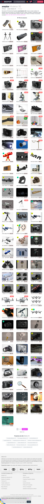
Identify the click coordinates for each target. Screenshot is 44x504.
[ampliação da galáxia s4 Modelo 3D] (22, 372)
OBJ (9, 15)
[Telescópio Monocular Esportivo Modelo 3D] (22, 36)
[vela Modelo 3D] (22, 120)
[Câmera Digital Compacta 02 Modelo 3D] (22, 48)
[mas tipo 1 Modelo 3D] (7, 276)
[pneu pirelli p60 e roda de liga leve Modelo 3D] (36, 384)
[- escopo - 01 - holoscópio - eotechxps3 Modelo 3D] (22, 288)
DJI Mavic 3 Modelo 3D (20, 197)
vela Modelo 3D (19, 125)
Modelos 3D (3, 475)
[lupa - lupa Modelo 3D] (7, 252)
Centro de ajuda (26, 477)
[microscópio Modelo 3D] (36, 264)
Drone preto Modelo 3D (35, 221)
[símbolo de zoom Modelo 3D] (22, 228)
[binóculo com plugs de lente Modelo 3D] (7, 264)
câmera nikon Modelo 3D (21, 89)
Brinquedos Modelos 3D (32, 442)
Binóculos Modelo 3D (35, 41)
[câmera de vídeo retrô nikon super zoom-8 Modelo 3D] (22, 336)
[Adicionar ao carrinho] (9, 27)
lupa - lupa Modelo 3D (6, 257)
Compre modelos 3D (6, 473)
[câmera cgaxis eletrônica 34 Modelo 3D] (22, 132)
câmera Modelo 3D (34, 89)
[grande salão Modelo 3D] (7, 408)
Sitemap (39, 496)
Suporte (24, 475)
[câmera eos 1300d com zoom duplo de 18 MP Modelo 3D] (7, 324)
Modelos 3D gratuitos (5, 479)
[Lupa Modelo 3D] (36, 60)
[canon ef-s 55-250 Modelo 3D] (22, 360)
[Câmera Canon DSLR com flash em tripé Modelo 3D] (7, 36)
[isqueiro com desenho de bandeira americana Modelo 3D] (7, 420)
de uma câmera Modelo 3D (36, 185)
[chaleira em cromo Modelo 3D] (36, 396)
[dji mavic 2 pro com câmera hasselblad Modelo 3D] (7, 300)
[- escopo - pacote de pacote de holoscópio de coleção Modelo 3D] (22, 276)
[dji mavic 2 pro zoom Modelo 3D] (22, 300)
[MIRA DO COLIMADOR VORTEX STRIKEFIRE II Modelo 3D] (22, 216)
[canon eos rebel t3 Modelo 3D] (36, 372)
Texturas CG (3, 481)
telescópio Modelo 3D (6, 77)
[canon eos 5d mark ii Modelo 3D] (7, 348)
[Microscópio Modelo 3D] (7, 192)
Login (35, 1)
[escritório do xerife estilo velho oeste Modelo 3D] (36, 408)
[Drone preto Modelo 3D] (36, 216)
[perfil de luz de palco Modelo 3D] (7, 144)
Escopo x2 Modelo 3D (20, 245)
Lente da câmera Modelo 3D (36, 173)
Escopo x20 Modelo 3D (35, 341)
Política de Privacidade (27, 484)
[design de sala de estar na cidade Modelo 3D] (22, 408)
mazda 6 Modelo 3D (6, 377)
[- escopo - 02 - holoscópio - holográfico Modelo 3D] (7, 288)
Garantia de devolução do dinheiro (30, 488)
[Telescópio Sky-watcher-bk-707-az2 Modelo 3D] (22, 204)
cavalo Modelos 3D (7, 440)
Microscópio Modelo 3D (6, 197)
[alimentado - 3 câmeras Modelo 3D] (36, 228)
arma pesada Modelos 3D (33, 444)
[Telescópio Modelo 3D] (7, 156)
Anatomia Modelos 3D (27, 447)
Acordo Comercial (26, 483)
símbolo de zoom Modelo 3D (21, 233)
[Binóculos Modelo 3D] (36, 36)
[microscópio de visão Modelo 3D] (36, 96)
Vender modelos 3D (5, 483)
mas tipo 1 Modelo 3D (6, 281)
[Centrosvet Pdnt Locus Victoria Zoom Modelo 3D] (7, 24)
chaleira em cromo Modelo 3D (36, 401)
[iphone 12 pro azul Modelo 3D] (22, 252)
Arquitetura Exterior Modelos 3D (19, 440)
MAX (7, 15)
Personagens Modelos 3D (22, 438)
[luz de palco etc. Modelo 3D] (36, 132)
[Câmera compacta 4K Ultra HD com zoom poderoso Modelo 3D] (36, 24)
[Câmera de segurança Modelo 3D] (22, 108)
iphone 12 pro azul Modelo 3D (22, 257)
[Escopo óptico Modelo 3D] (22, 168)
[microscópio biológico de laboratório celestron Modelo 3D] (22, 96)
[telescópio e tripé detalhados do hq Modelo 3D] (22, 312)
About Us (3, 456)
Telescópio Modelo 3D (6, 161)
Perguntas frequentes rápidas (29, 479)
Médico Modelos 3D (11, 444)
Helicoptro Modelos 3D (21, 444)
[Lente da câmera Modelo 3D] (36, 168)
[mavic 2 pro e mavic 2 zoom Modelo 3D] (36, 300)
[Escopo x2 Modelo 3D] (22, 240)
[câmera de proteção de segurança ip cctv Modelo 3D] (36, 324)
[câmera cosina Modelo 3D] (7, 84)
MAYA (24, 15)
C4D (18, 15)
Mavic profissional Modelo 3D (7, 209)
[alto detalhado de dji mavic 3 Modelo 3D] (7, 240)
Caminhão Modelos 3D (17, 447)
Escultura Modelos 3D (11, 438)
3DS (14, 15)
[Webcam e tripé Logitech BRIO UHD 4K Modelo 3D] (7, 216)
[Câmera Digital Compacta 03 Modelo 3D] (7, 48)
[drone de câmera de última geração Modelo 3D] (36, 360)
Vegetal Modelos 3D (11, 442)
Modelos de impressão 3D (6, 477)
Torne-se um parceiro (5, 484)
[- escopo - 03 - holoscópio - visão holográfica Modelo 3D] (36, 276)
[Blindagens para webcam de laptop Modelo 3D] (36, 204)
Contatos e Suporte (28, 473)
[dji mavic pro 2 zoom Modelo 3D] (36, 72)
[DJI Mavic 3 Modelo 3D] (22, 192)
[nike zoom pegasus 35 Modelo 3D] (36, 108)
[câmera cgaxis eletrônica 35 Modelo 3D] (7, 132)
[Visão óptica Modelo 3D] (22, 24)
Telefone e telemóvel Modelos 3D (34, 440)
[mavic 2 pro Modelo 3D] (36, 312)
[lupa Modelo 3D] (22, 264)
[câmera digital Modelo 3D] (22, 348)
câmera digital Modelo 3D (21, 353)
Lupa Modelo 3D (34, 65)
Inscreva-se (40, 1)
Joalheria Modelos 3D (21, 442)
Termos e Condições (27, 486)
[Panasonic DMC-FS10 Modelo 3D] (7, 168)
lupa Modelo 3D (19, 269)
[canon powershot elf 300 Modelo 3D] (7, 384)
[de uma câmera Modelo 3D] (36, 180)
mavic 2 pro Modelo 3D (35, 317)
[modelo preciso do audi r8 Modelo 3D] (7, 396)
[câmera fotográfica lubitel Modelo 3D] (7, 96)
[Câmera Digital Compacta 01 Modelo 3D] (36, 48)
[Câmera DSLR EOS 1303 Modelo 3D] (22, 156)
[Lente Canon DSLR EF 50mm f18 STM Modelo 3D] (7, 60)
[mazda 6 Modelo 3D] (7, 372)
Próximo (24, 429)
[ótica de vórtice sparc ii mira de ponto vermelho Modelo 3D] (36, 252)
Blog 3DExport (4, 486)
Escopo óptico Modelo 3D (21, 173)
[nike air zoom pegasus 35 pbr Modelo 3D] (7, 108)
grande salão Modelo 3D (6, 413)
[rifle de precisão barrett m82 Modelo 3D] (36, 348)
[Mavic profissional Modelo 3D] (7, 204)
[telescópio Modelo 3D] (7, 72)
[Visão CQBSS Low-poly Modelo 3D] (7, 180)
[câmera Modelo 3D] (36, 84)
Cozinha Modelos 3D (33, 438)
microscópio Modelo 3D (35, 269)
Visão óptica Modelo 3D (20, 29)
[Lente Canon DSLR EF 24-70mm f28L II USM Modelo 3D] (22, 60)
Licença (24, 481)
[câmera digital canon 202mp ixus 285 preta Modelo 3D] (22, 324)
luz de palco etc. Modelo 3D (36, 137)
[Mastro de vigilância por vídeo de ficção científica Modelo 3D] (22, 72)
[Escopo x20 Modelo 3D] (36, 336)
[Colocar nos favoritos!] (12, 27)
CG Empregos (4, 488)
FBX (11, 15)
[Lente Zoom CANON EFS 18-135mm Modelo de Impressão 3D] (22, 180)
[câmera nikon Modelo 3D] (22, 84)
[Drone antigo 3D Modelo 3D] (7, 228)
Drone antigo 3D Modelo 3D (7, 233)
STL (16, 15)
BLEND (21, 15)
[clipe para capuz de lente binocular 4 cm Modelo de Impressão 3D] (7, 312)
